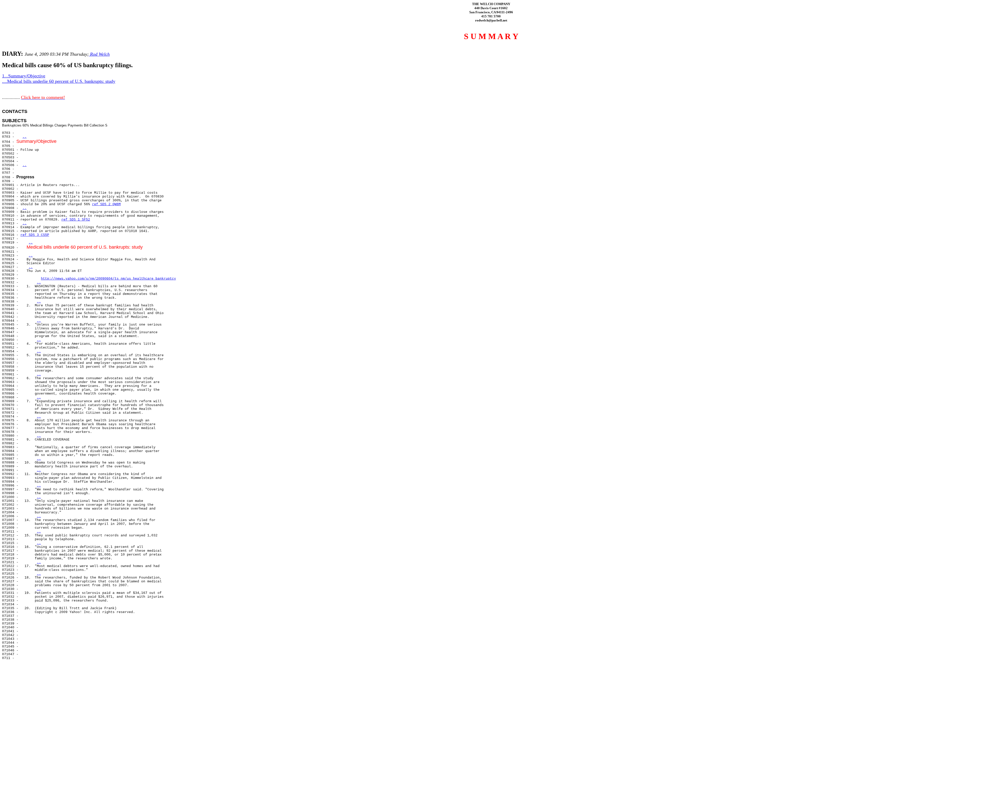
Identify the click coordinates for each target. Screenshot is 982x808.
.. (25, 137)
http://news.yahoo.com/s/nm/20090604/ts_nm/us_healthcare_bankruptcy (108, 279)
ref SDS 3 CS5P (34, 235)
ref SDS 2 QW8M (106, 204)
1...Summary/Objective (23, 75)
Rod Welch (99, 54)
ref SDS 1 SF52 (75, 220)
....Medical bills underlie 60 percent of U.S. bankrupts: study (58, 81)
